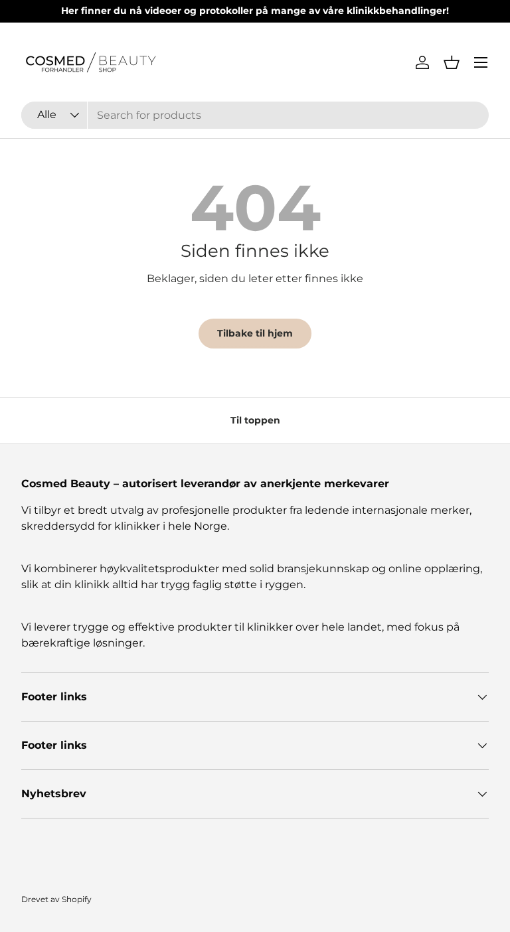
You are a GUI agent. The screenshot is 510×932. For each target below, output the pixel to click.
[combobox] (255, 115)
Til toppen (255, 420)
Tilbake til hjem (255, 333)
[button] (451, 62)
